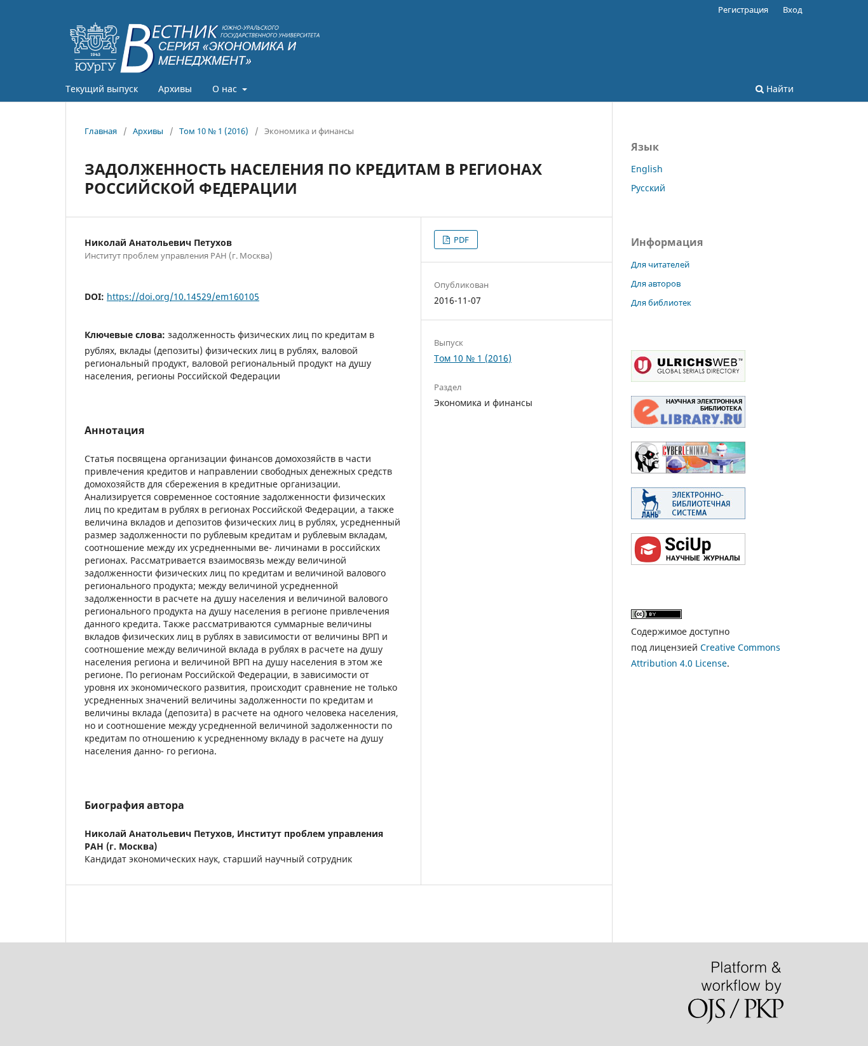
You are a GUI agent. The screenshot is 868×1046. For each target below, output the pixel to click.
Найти (779, 89)
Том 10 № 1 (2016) (213, 131)
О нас (226, 89)
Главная (101, 131)
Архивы (175, 89)
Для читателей (660, 264)
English (647, 169)
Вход (793, 9)
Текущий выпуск (101, 89)
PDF (460, 239)
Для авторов (656, 283)
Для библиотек (661, 302)
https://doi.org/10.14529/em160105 (183, 296)
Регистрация (743, 9)
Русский (648, 188)
